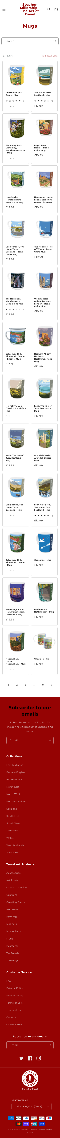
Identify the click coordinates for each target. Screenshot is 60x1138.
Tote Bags (12, 960)
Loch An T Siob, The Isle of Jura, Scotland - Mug (42, 507)
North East (12, 786)
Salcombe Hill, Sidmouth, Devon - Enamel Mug (15, 356)
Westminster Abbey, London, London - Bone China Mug (42, 303)
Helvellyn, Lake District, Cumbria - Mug (16, 408)
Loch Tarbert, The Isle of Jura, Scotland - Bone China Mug (15, 251)
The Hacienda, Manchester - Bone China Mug (14, 301)
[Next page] (51, 684)
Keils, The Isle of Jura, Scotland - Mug (15, 457)
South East (13, 816)
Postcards (12, 945)
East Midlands (14, 765)
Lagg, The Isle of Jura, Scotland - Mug (43, 408)
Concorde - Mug (42, 560)
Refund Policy (14, 995)
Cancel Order (14, 1024)
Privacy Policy (15, 988)
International (14, 779)
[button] (4, 9)
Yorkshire (12, 852)
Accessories (13, 872)
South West (13, 823)
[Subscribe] (49, 740)
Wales (10, 838)
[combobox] (30, 41)
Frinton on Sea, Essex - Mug (14, 93)
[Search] (54, 41)
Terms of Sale (14, 1002)
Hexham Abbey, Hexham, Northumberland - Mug (44, 358)
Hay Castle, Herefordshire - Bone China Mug (14, 199)
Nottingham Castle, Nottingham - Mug (16, 661)
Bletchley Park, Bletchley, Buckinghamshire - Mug (15, 149)
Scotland (11, 808)
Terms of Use (14, 1010)
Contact (11, 1017)
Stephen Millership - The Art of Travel (28, 1129)
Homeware (13, 909)
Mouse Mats (13, 931)
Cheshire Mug (41, 659)
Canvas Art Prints (17, 887)
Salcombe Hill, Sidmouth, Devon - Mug (15, 562)
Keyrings (11, 916)
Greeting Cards (15, 902)
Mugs (9, 938)
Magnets (11, 924)
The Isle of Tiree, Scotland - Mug (43, 93)
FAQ (9, 980)
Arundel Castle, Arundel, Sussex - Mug (43, 457)
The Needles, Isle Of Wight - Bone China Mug (43, 249)
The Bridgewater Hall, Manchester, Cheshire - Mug (15, 612)
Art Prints (12, 880)
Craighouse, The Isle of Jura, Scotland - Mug (14, 507)
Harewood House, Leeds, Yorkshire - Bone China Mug (44, 199)
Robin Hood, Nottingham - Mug (44, 610)
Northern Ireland (16, 801)
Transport (12, 830)
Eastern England (16, 772)
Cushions (11, 894)
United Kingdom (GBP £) (28, 1106)
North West (13, 794)
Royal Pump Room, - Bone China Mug (41, 148)
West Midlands (15, 845)
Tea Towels (12, 953)
